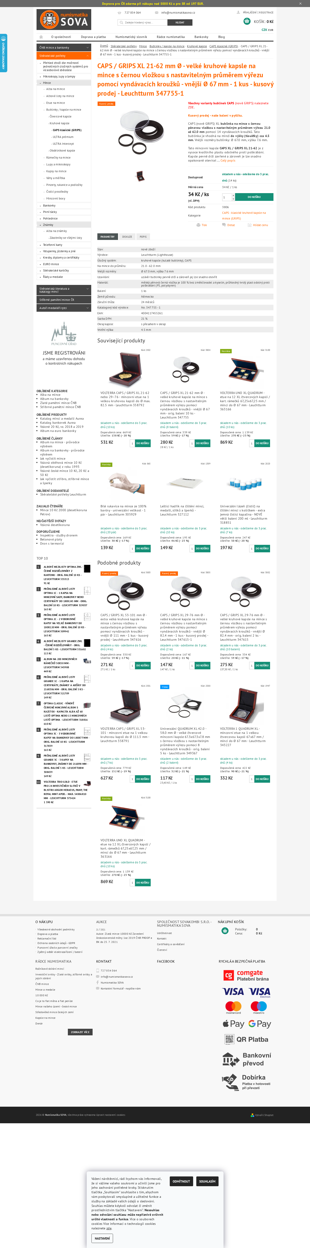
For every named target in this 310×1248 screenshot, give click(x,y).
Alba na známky (56, 231)
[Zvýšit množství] (233, 195)
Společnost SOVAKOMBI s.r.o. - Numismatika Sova (184, 923)
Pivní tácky (50, 212)
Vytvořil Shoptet (264, 1115)
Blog (221, 37)
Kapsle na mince (45, 1017)
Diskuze (127, 236)
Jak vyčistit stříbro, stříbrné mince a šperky (64, 481)
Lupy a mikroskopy (58, 164)
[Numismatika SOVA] (64, 19)
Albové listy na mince (60, 96)
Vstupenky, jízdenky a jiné (59, 251)
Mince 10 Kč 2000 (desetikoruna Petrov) (63, 512)
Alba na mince (55, 89)
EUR (270, 30)
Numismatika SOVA (112, 982)
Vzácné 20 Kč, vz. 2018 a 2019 (62, 426)
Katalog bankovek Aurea (58, 422)
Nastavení (102, 1238)
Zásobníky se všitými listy (66, 237)
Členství (162, 950)
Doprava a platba (93, 37)
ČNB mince (42, 984)
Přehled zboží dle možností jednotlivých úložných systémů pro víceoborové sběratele (65, 66)
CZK (264, 30)
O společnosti (61, 37)
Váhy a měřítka (55, 178)
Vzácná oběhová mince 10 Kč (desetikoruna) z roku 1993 (61, 464)
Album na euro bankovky (58, 430)
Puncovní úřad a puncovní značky (57, 947)
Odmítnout (181, 1181)
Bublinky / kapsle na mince (63, 109)
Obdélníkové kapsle (62, 150)
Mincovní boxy (55, 198)
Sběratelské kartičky (56, 270)
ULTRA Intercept (63, 143)
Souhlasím (207, 1181)
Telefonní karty (52, 245)
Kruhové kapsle (60, 123)
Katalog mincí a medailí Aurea (62, 418)
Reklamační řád (46, 938)
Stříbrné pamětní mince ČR (56, 299)
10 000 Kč (41, 995)
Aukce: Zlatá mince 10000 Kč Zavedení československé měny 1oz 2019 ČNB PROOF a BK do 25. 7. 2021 (124, 937)
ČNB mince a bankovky (54, 47)
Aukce (101, 921)
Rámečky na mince (58, 157)
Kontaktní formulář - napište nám (121, 988)
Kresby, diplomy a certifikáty (61, 257)
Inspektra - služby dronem (58, 535)
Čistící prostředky (57, 191)
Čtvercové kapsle (61, 116)
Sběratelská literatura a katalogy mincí (54, 290)
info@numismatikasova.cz (117, 976)
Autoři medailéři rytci (53, 308)
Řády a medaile (53, 277)
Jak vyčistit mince (52, 458)
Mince (47, 83)
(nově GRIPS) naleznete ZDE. (228, 105)
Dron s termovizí (52, 543)
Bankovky (201, 37)
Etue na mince (55, 103)
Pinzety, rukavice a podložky (64, 185)
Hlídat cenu (260, 225)
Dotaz (231, 225)
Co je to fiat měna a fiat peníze (54, 1001)
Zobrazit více (80, 1032)
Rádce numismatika (171, 37)
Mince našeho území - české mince (56, 1006)
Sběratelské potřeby (52, 55)
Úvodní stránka (41, 37)
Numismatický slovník (131, 37)
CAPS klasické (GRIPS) (67, 130)
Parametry (108, 236)
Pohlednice (50, 218)
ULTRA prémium (63, 137)
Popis (143, 236)
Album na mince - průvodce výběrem (59, 444)
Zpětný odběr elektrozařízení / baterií (59, 952)
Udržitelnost (164, 933)
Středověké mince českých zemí (54, 1012)
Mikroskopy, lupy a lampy (59, 76)
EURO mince (51, 264)
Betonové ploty (51, 539)
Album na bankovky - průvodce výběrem (62, 452)
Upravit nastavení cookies (110, 1114)
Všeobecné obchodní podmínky (56, 929)
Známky (48, 225)
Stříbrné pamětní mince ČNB (60, 407)
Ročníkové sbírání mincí (49, 968)
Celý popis (228, 160)
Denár (39, 1023)
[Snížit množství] (233, 199)
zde (108, 1228)
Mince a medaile (45, 989)
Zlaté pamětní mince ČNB (58, 403)
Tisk (204, 225)
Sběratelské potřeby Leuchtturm (63, 494)
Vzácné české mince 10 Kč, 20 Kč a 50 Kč (64, 472)
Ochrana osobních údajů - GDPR (56, 943)
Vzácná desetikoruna (55, 525)
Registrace (266, 12)
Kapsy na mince (56, 171)
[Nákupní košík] (225, 930)
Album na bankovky (54, 398)
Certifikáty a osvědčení (171, 944)
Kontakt (161, 938)
